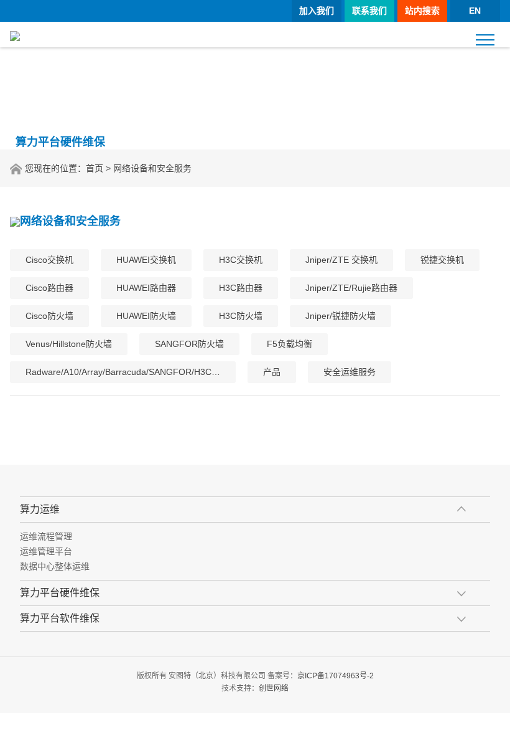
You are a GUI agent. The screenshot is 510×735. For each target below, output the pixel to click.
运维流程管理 (46, 536)
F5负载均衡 (289, 344)
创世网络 (274, 688)
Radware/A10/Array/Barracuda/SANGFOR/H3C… (123, 372)
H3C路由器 (240, 288)
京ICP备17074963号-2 (335, 675)
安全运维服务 (349, 372)
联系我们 (369, 11)
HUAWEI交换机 (146, 260)
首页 (94, 168)
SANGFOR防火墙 (189, 344)
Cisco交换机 (49, 260)
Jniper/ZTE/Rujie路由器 (351, 288)
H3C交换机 (240, 260)
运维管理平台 (46, 551)
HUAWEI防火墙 (146, 316)
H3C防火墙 (240, 316)
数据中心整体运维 (55, 566)
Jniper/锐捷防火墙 (340, 316)
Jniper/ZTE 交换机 (341, 260)
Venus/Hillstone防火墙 (69, 344)
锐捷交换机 (442, 260)
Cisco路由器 (49, 288)
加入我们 (316, 11)
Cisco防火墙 (49, 316)
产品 (271, 372)
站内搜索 (422, 11)
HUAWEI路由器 (146, 288)
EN (475, 11)
